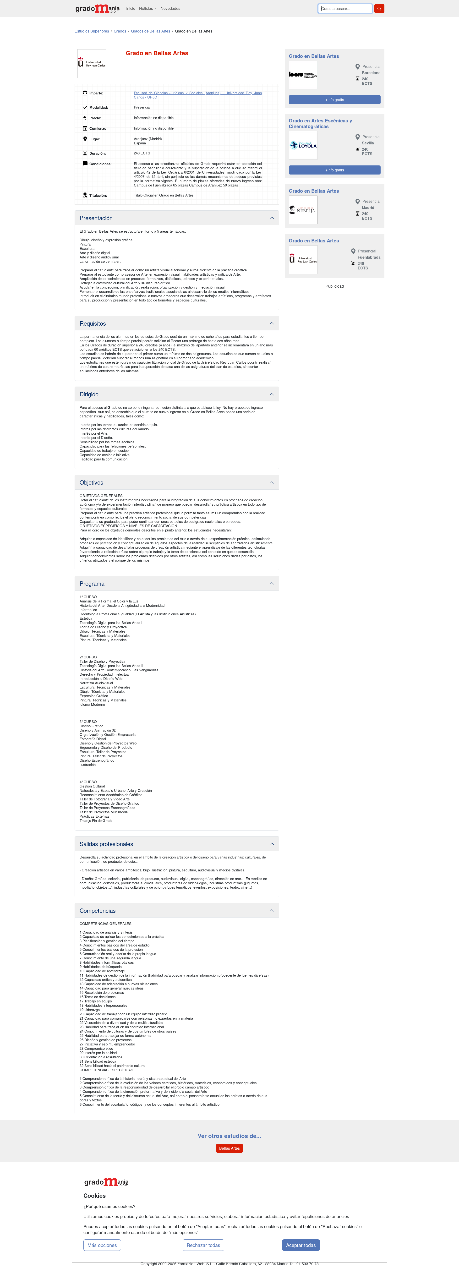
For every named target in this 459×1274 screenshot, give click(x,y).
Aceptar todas (301, 1244)
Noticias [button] (146, 8)
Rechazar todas (203, 1244)
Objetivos (91, 482)
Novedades (170, 8)
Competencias (98, 910)
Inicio (130, 8)
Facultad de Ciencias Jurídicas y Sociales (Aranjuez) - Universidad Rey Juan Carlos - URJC (198, 94)
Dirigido (89, 394)
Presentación (96, 217)
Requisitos (93, 323)
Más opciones (102, 1244)
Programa (92, 583)
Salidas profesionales (106, 843)
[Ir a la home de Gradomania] (97, 8)
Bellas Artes (229, 1148)
